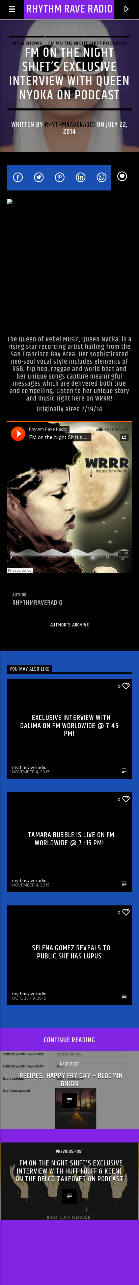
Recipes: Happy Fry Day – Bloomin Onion (71, 1080)
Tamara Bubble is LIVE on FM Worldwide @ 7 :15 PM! (71, 839)
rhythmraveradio (70, 124)
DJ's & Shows (26, 43)
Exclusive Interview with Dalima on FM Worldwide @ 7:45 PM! (69, 726)
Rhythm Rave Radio (69, 9)
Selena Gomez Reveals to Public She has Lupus (71, 952)
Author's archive (69, 625)
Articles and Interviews (39, 912)
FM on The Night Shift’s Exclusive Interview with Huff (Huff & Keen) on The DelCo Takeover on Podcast (69, 1171)
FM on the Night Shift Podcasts (87, 43)
